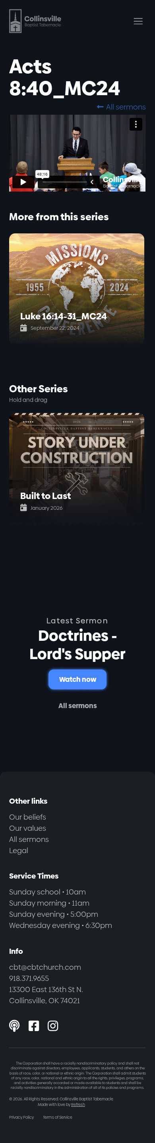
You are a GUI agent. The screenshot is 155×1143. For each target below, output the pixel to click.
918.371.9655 (29, 978)
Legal (18, 850)
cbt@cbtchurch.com (45, 967)
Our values (27, 828)
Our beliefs (27, 817)
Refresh (78, 1104)
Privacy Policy (21, 1117)
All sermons (121, 107)
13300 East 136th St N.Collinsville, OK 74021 (46, 995)
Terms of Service (57, 1117)
